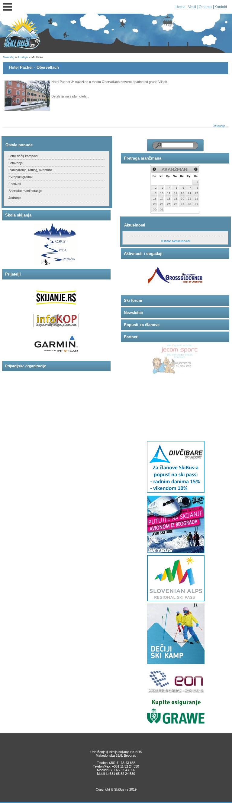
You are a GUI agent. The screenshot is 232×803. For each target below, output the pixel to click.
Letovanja (15, 163)
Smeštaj (8, 57)
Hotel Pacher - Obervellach (34, 67)
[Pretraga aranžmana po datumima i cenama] (175, 189)
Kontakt (220, 7)
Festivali (14, 184)
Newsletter (133, 312)
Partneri (131, 337)
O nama (205, 7)
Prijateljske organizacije (25, 366)
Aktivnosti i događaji (143, 253)
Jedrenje (14, 198)
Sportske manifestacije (25, 191)
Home (180, 7)
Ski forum (133, 300)
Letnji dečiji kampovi (22, 156)
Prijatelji (13, 274)
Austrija (23, 57)
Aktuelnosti (134, 225)
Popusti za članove (142, 324)
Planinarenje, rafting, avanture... (31, 170)
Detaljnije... (220, 125)
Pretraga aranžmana (142, 158)
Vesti (192, 7)
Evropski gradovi (20, 177)
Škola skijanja (18, 215)
